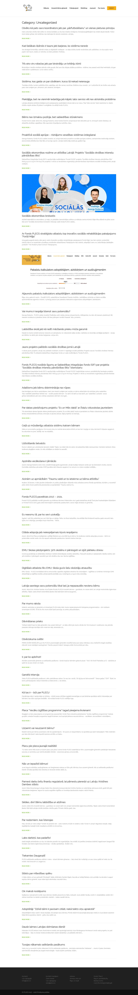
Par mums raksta (31, 603)
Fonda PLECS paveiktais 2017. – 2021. (42, 496)
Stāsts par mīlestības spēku (37, 873)
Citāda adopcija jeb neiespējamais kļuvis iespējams (50, 532)
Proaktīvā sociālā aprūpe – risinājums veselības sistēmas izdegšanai (59, 134)
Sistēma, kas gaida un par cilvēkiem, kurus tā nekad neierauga (56, 81)
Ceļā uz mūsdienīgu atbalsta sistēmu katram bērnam (51, 425)
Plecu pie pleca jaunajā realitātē (39, 746)
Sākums (46, 8)
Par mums (101, 8)
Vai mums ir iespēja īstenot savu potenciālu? (46, 311)
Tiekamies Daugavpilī (33, 855)
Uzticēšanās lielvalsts (33, 443)
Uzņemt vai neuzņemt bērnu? (38, 728)
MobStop (84, 8)
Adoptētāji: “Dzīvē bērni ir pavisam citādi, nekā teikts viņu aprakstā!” (58, 909)
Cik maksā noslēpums (34, 891)
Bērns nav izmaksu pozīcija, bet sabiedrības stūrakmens (52, 117)
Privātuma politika (43, 992)
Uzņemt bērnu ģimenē (59, 8)
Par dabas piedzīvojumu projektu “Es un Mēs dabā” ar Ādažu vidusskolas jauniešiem (67, 407)
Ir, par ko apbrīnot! (31, 657)
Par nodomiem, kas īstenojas (37, 820)
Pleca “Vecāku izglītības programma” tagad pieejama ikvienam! (56, 710)
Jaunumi (93, 8)
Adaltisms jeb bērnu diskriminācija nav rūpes (46, 387)
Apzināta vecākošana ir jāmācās (39, 461)
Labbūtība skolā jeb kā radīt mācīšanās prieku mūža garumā (54, 329)
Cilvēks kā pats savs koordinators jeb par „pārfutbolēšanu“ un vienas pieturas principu (68, 28)
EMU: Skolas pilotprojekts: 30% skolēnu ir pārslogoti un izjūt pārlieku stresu (62, 550)
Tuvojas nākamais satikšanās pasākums (43, 944)
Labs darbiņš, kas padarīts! (36, 837)
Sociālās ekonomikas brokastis (38, 215)
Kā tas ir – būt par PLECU (35, 692)
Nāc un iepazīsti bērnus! (35, 763)
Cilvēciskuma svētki (32, 639)
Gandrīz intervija (30, 674)
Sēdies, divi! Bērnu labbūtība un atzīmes (43, 802)
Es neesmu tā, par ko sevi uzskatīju (41, 514)
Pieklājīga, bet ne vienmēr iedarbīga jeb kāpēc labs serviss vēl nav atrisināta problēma (68, 99)
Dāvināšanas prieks (32, 621)
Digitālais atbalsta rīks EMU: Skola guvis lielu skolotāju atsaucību (57, 568)
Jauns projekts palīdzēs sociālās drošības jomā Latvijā (51, 347)
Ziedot (111, 8)
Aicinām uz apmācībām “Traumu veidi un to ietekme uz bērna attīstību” (60, 479)
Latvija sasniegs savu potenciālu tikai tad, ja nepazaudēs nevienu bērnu (61, 585)
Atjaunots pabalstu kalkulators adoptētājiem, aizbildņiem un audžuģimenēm (63, 293)
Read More (25, 38)
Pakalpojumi (74, 8)
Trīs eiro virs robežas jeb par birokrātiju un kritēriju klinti (51, 63)
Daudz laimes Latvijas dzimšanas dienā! (43, 926)
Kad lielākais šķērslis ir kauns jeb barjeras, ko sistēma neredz (55, 45)
